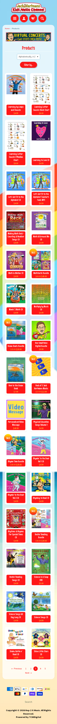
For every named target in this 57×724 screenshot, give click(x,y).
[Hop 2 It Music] (28, 8)
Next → (28, 673)
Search (28, 701)
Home (7, 28)
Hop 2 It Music (32, 710)
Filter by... (28, 65)
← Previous (16, 668)
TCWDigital (35, 717)
